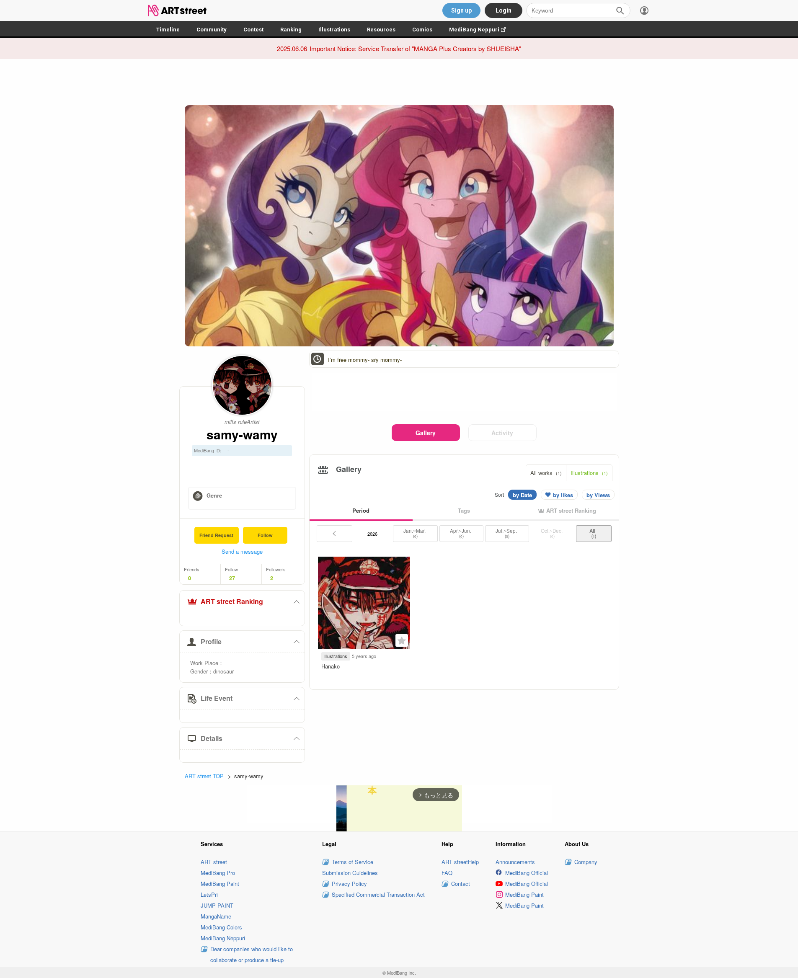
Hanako (330, 666)
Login (503, 10)
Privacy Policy (349, 884)
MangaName (216, 916)
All (593, 533)
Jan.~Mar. (415, 533)
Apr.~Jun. (461, 533)
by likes (563, 495)
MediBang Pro (218, 873)
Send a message (242, 551)
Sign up (461, 10)
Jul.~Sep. (507, 533)
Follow (265, 535)
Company (585, 862)
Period (360, 510)
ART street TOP (204, 776)
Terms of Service (352, 862)
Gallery (426, 432)
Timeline (168, 29)
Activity (502, 432)
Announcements (515, 862)
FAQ (447, 873)
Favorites (401, 640)
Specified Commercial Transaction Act (378, 894)
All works (546, 473)
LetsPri (209, 894)
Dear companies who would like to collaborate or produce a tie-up (251, 954)
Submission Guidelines (350, 873)
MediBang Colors (221, 927)
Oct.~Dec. (552, 533)
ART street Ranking (232, 601)
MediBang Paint (220, 884)
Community (211, 29)
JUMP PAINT (217, 905)
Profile (211, 641)
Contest (253, 29)
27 (232, 578)
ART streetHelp (460, 862)
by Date (522, 495)
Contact (460, 884)
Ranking (291, 29)
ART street (214, 862)
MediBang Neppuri (481, 29)
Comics (422, 29)
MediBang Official (526, 873)
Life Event (216, 698)
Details (211, 738)
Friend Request (216, 535)
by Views (598, 495)
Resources (381, 29)
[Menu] (644, 10)
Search (619, 10)
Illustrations (334, 29)
